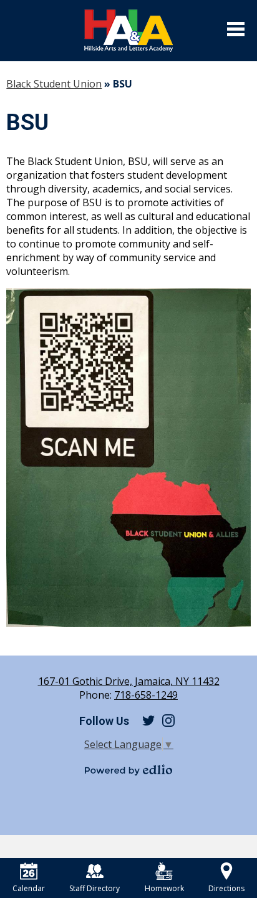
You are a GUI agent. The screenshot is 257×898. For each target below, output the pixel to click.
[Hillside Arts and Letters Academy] (128, 30)
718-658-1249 (146, 695)
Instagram (168, 720)
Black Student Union (54, 84)
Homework (164, 888)
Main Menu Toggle (236, 29)
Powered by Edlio (128, 770)
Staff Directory (94, 888)
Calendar (28, 888)
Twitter (148, 720)
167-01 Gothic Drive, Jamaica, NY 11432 (129, 681)
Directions (226, 888)
